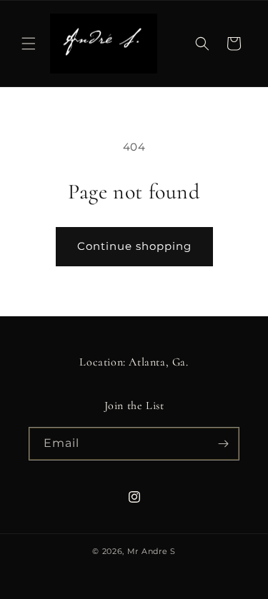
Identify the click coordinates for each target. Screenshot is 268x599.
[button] (28, 43)
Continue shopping (134, 246)
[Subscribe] (223, 443)
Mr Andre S (151, 551)
